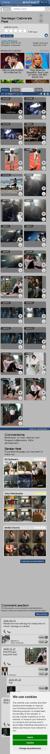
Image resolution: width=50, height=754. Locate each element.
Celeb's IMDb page (9, 41)
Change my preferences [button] (30, 748)
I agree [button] (30, 737)
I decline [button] (30, 743)
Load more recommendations (33, 561)
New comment (41, 614)
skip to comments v (39, 429)
